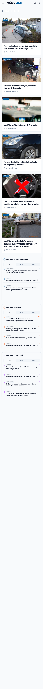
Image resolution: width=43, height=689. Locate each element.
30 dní (33, 264)
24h (10, 264)
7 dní (21, 264)
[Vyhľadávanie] (35, 3)
